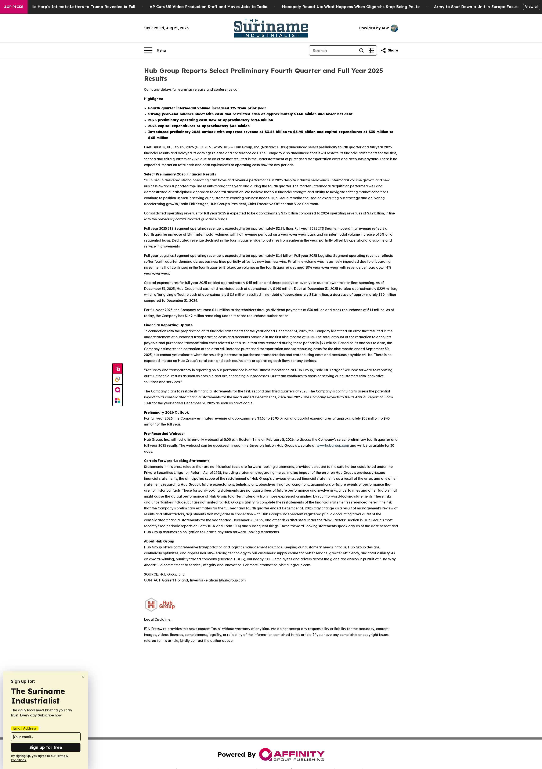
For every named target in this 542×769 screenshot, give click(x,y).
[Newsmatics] (117, 400)
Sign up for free (45, 747)
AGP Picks (13, 7)
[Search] (361, 50)
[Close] (83, 677)
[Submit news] (117, 368)
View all (531, 6)
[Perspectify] (117, 379)
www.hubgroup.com (333, 445)
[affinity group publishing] (117, 390)
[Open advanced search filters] (371, 50)
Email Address (24, 728)
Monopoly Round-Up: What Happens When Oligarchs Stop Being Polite (351, 6)
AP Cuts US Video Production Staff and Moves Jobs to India (208, 6)
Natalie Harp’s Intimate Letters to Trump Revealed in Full (78, 6)
